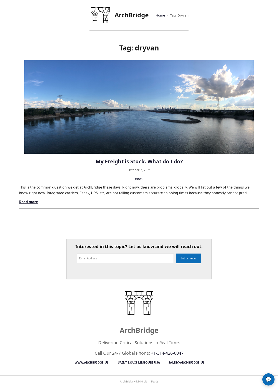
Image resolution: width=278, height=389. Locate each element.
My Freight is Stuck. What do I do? (139, 161)
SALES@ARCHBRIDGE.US (186, 362)
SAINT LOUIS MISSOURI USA (139, 362)
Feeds (154, 381)
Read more (28, 201)
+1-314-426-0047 (167, 353)
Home (160, 15)
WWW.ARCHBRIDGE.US (92, 362)
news (139, 178)
